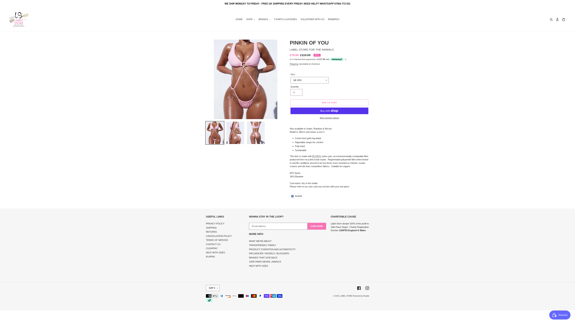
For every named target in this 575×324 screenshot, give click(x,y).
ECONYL (316, 156)
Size (292, 74)
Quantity (294, 86)
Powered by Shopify (361, 296)
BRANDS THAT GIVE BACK (263, 257)
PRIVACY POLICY (215, 223)
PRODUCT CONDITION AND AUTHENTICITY (272, 249)
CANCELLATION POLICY (219, 236)
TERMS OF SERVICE (217, 240)
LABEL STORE (346, 296)
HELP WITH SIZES (215, 252)
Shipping (294, 64)
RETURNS (211, 232)
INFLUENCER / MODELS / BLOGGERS (269, 253)
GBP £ (212, 288)
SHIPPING (211, 227)
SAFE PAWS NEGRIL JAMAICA (265, 261)
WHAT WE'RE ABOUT (260, 241)
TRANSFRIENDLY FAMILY (262, 245)
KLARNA (210, 256)
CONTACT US (213, 244)
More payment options (329, 118)
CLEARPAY (212, 248)
